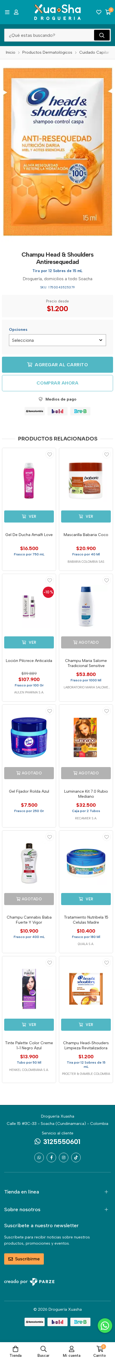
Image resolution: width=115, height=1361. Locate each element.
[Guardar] (49, 454)
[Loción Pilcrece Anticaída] (29, 607)
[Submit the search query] (102, 35)
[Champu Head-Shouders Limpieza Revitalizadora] (86, 989)
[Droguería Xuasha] (57, 12)
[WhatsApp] (39, 1157)
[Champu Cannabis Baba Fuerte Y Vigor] (29, 863)
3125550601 (61, 1142)
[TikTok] (76, 1157)
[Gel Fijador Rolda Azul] (29, 737)
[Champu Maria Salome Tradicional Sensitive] (86, 607)
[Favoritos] (98, 12)
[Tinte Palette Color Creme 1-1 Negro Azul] (29, 989)
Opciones (18, 329)
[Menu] (7, 12)
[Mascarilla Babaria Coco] (86, 481)
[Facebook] (51, 1157)
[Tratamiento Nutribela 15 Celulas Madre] (86, 863)
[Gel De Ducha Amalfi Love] (29, 481)
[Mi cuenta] (16, 12)
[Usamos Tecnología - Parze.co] (29, 1282)
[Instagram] (63, 1157)
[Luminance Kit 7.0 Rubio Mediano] (86, 737)
